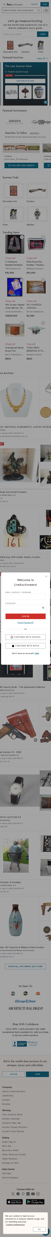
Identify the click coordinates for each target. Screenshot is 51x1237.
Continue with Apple (27, 646)
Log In (25, 616)
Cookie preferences (15, 1224)
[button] (43, 607)
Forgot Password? (25, 622)
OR (25, 629)
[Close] (46, 576)
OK (39, 1229)
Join (37, 653)
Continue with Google (27, 637)
